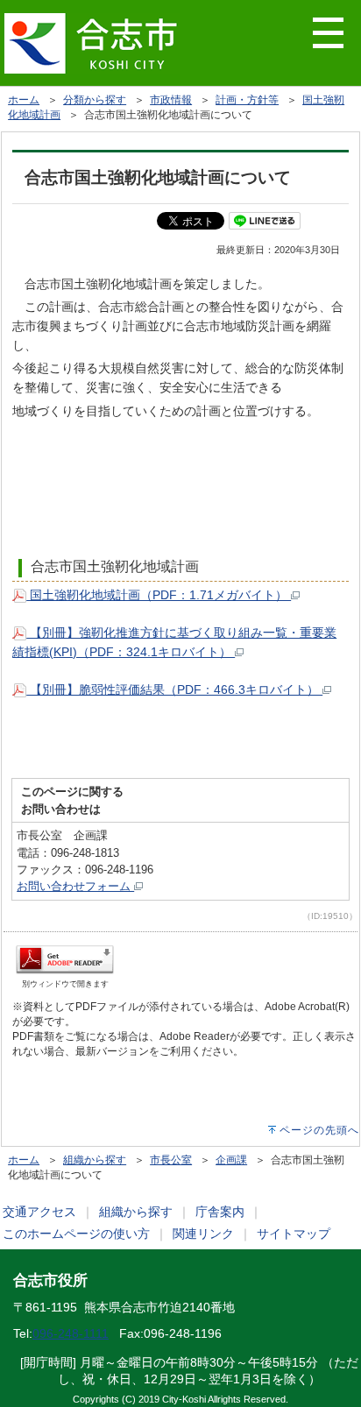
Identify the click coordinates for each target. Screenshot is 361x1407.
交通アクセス (39, 1212)
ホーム (23, 100)
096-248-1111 (70, 1333)
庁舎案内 (219, 1212)
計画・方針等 (247, 100)
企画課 (231, 1160)
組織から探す (94, 1160)
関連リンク (203, 1234)
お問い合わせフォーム (75, 886)
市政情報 (171, 100)
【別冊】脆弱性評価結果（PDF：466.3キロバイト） (174, 689)
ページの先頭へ (319, 1130)
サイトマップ (293, 1234)
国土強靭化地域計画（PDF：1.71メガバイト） (158, 595)
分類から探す (94, 100)
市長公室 (171, 1160)
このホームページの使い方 (76, 1234)
